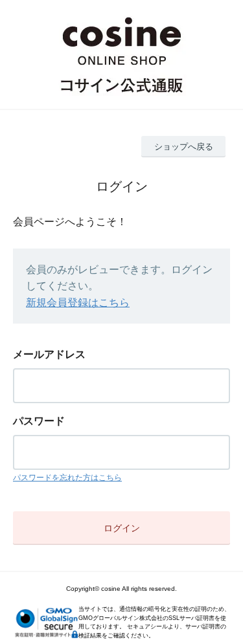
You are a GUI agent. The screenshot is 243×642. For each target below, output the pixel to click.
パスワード (39, 420)
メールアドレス (49, 354)
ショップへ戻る (183, 146)
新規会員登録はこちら (78, 302)
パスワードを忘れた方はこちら (67, 477)
